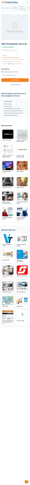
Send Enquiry (15, 80)
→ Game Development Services (11, 108)
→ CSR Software (7, 106)
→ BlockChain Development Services (13, 110)
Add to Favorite (16, 84)
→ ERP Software (7, 104)
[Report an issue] (26, 481)
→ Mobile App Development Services (13, 113)
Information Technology (15, 7)
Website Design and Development (23, 8)
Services (8, 8)
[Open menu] (27, 2)
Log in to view (16, 61)
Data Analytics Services (12, 57)
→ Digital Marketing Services (10, 115)
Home (2, 8)
